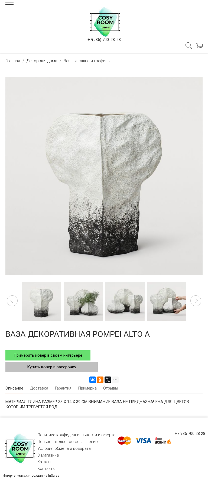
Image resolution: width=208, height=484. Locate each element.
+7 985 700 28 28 (190, 433)
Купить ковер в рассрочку (51, 367)
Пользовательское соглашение (67, 441)
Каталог (44, 461)
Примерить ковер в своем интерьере (48, 355)
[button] (12, 300)
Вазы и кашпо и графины (87, 60)
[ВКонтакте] (92, 380)
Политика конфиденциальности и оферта (76, 434)
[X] (108, 380)
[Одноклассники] (100, 380)
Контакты (46, 468)
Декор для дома (42, 60)
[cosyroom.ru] (104, 21)
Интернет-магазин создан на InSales (31, 475)
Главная (12, 60)
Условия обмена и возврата (64, 448)
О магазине (48, 455)
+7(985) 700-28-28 (104, 39)
